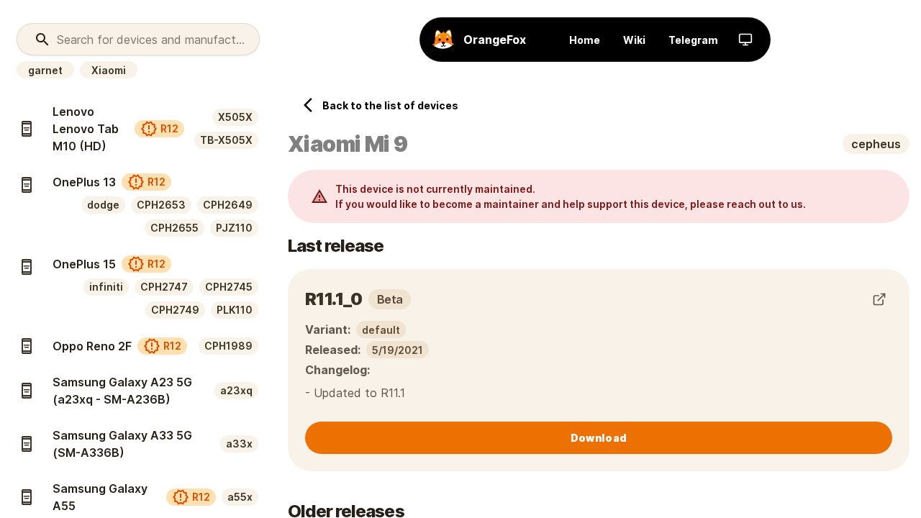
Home (584, 40)
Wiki (634, 40)
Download (599, 438)
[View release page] (879, 299)
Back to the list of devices (390, 105)
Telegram (693, 40)
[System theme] (745, 40)
